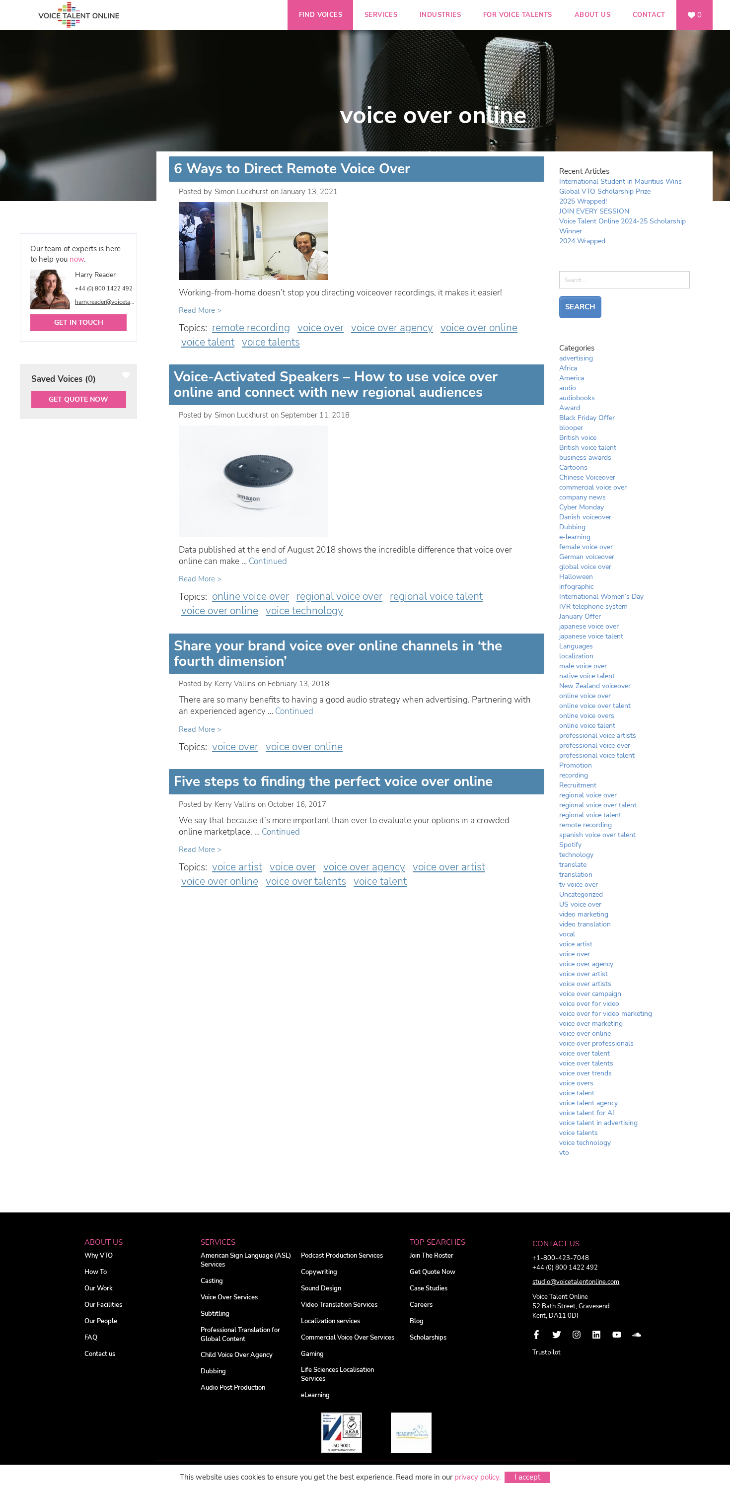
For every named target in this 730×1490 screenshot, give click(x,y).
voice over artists (585, 984)
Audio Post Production (233, 1388)
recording (573, 775)
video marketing (583, 914)
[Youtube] (617, 1335)
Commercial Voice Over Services (347, 1338)
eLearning (315, 1395)
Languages (576, 646)
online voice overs (586, 715)
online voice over (250, 596)
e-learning (574, 537)
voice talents (271, 342)
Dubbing (572, 527)
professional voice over (594, 745)
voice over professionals (596, 1043)
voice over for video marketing (605, 1013)
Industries (440, 14)
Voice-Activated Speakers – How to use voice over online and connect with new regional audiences (336, 384)
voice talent (207, 342)
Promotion (575, 765)
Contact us (99, 1354)
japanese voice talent (591, 636)
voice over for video (589, 1003)
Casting (212, 1281)
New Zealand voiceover (595, 686)
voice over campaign (590, 993)
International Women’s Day (601, 596)
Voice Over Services (229, 1297)
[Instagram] (576, 1335)
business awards (585, 457)
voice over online (478, 328)
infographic (576, 586)
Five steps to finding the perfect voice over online (333, 781)
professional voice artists (597, 735)
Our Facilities (103, 1305)
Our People (100, 1321)
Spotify (570, 845)
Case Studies (428, 1288)
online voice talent (587, 725)
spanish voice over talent (597, 835)
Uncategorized (581, 894)
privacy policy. (477, 1477)
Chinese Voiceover (587, 477)
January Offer (580, 616)
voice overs (576, 1083)
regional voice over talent (598, 805)
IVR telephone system (593, 606)
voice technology (304, 611)
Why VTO (98, 1256)
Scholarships (428, 1338)
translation (575, 874)
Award (569, 408)
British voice (577, 437)
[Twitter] (557, 1335)
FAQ (90, 1338)
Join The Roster (431, 1256)
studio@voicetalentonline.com (575, 1281)
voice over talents (306, 881)
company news (582, 497)
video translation (585, 924)
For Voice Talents (517, 14)
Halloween (576, 576)
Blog (417, 1321)
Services (381, 14)
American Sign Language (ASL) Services (246, 1260)
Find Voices (320, 14)
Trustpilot (546, 1352)
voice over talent (584, 1053)
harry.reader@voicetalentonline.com (105, 302)
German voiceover (586, 557)
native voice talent (587, 676)
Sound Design (321, 1288)
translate (572, 864)
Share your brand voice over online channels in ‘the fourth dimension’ (338, 654)
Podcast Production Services (342, 1256)
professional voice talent (597, 755)
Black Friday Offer (587, 418)
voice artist (237, 867)
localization (576, 656)
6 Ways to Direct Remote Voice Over (292, 168)
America (571, 378)
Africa (568, 368)
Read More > (200, 310)
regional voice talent (436, 596)
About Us (592, 14)
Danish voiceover (585, 517)
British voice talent (587, 447)
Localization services (330, 1321)
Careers (421, 1305)
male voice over (583, 666)
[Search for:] (624, 279)
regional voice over (339, 596)
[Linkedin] (596, 1335)
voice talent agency (588, 1103)
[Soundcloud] (637, 1335)
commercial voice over (593, 487)
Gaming (312, 1354)
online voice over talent (595, 705)
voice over (320, 328)
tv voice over (578, 884)
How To (95, 1272)
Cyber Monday (581, 507)
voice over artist (449, 867)
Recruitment (577, 785)
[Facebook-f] (536, 1335)
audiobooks (577, 398)
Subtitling (215, 1314)
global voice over (585, 566)
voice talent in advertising (598, 1123)
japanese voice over (589, 626)
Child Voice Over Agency (237, 1355)
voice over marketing (591, 1023)
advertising (576, 358)
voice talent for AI (586, 1113)
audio (567, 388)
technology (576, 854)
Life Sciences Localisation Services (337, 1374)
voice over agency (392, 328)
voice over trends (585, 1073)
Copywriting (319, 1272)
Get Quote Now (78, 399)
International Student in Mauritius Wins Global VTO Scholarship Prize (620, 186)
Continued (268, 561)
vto (564, 1152)
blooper (571, 427)
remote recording (251, 328)
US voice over (580, 904)
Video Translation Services (339, 1305)
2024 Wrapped (582, 241)
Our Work (98, 1288)
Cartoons (573, 467)
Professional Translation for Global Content (240, 1335)
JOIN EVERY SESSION (594, 211)
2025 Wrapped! (583, 201)
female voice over (586, 547)
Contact (649, 14)
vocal (567, 934)
